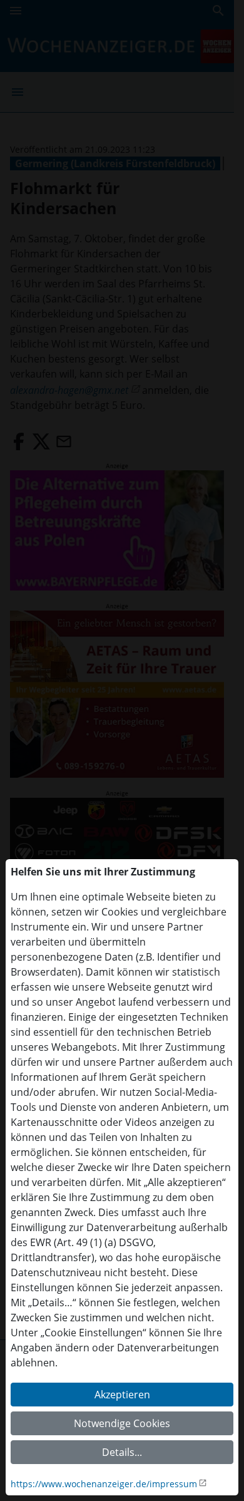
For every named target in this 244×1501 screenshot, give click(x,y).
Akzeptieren (122, 1394)
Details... (122, 1452)
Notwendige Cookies (122, 1423)
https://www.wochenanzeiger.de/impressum (104, 1484)
